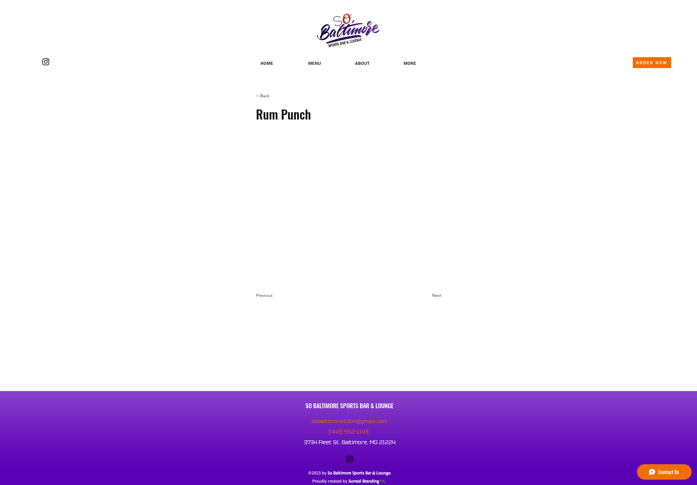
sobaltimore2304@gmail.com (349, 421)
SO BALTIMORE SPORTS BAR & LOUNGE (349, 405)
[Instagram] (45, 61)
